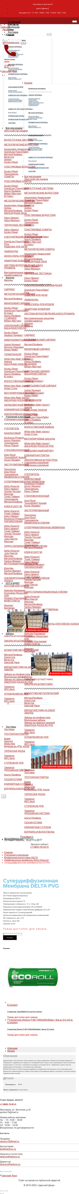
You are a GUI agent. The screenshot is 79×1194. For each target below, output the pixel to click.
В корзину (10, 937)
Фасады (10, 277)
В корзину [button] (12, 1005)
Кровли (10, 34)
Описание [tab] (12, 1048)
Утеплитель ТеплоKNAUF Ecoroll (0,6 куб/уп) (24, 1012)
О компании (14, 22)
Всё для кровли (14, 128)
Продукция (14, 27)
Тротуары (11, 726)
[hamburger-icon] (74, 22)
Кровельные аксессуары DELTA (21, 857)
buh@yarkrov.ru (8, 1149)
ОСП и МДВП (13, 583)
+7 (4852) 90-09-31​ (39, 847)
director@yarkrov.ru (10, 1164)
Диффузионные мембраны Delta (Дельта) (26, 860)
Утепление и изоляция (18, 416)
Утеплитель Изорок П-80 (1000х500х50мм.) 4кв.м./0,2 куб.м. (30, 1029)
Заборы (10, 633)
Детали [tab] (11, 1051)
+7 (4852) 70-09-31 (8, 1104)
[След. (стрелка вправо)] (3, 1193)
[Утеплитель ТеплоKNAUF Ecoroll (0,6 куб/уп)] (33, 1002)
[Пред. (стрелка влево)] (1, 1193)
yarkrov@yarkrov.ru (10, 1156)
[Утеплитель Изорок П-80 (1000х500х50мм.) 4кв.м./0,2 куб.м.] (40, 1020)
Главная (8, 852)
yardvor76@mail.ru (9, 1141)
